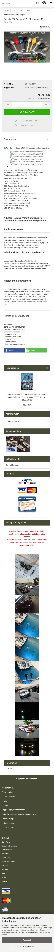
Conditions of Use (8, 796)
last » (28, 10)
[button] (8, 104)
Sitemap (9, 768)
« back (14, 10)
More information (27, 947)
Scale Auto (6, 858)
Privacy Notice (7, 792)
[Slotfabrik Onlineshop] (5, 3)
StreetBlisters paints (9, 846)
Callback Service (8, 823)
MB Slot (5, 870)
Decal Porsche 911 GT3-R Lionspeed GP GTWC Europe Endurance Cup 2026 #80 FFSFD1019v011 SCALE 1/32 (27, 397)
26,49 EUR (27, 405)
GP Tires (5, 866)
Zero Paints (6, 842)
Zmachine (5, 854)
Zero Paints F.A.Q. (27, 175)
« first (7, 10)
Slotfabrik (5, 838)
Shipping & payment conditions (13, 810)
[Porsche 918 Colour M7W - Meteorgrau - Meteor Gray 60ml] (27, 46)
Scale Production (8, 862)
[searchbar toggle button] (37, 3)
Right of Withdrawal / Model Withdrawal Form (19, 814)
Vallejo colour (7, 850)
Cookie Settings (8, 819)
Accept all (27, 940)
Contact (5, 805)
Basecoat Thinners (31, 248)
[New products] (47, 368)
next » (21, 10)
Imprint (4, 801)
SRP (3, 873)
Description (10, 139)
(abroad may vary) (42, 87)
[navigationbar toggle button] (50, 3)
